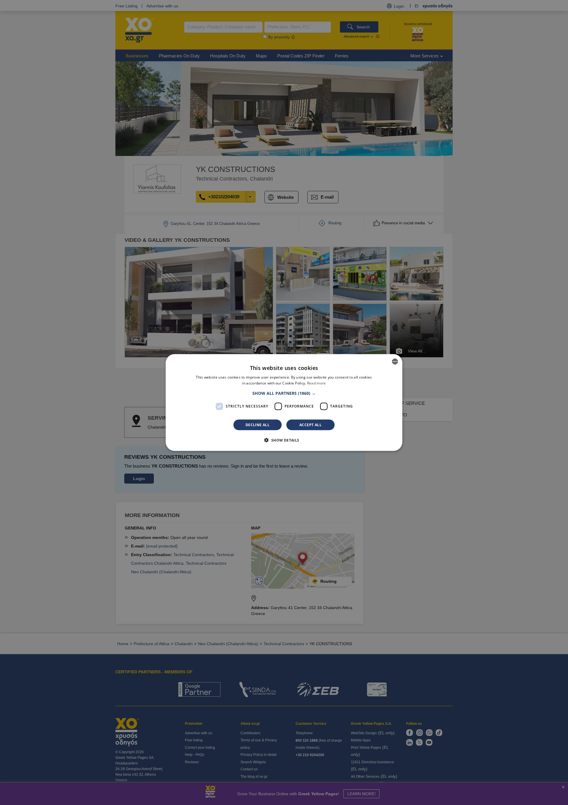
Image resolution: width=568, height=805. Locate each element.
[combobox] (395, 362)
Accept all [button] (310, 424)
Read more (316, 383)
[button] (284, 393)
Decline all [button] (258, 424)
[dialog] (284, 402)
